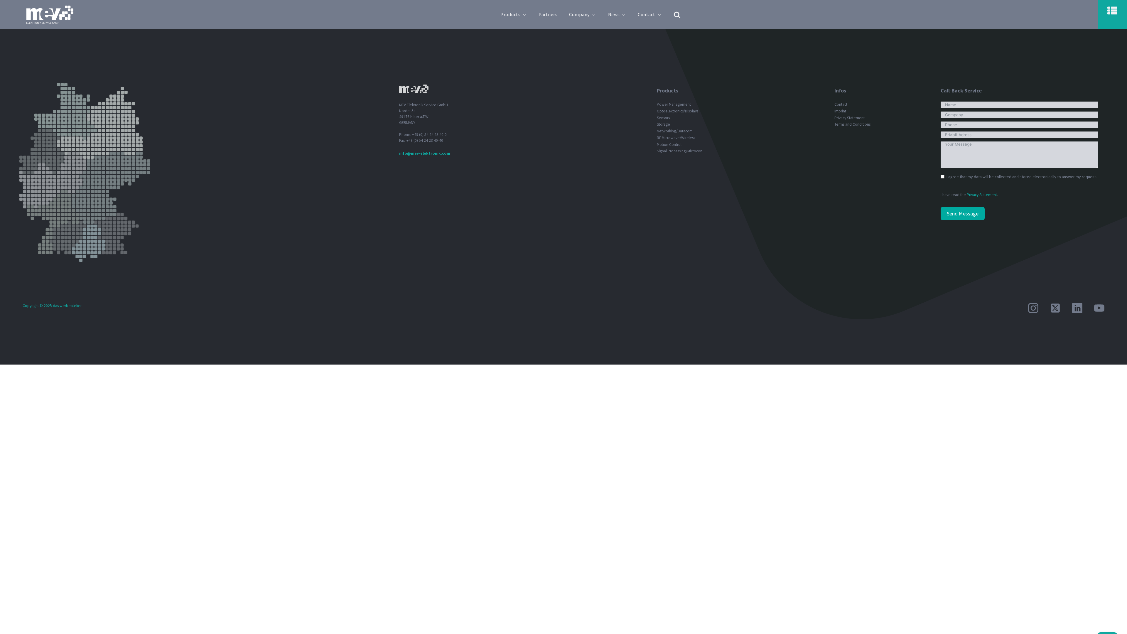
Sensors (663, 117)
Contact (646, 14)
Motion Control (669, 144)
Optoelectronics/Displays (677, 111)
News (614, 14)
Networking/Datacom (675, 131)
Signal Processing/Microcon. (680, 151)
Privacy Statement (849, 117)
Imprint (840, 111)
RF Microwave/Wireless (676, 137)
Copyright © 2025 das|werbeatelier (52, 305)
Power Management (674, 104)
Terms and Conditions (852, 124)
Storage (663, 124)
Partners (548, 14)
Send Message (962, 213)
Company (579, 14)
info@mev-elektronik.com (424, 153)
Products (510, 14)
